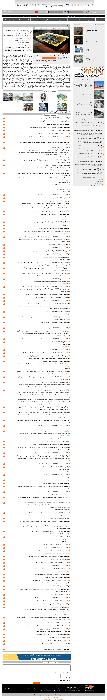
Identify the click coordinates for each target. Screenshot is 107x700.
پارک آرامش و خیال (62, 101)
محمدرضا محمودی (90, 41)
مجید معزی (99, 181)
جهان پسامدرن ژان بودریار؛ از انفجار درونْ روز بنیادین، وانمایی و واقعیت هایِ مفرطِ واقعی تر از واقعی (83, 85)
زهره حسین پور (65, 622)
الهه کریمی (66, 297)
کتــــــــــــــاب (35, 19)
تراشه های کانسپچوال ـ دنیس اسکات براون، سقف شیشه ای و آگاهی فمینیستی (83, 104)
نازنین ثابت (66, 303)
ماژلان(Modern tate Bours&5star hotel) (43, 112)
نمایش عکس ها (64, 53)
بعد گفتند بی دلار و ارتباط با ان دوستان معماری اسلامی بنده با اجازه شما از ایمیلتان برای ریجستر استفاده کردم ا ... (89, 126)
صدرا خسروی (65, 617)
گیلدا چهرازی (66, 160)
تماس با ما (32, 16)
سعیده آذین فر (65, 407)
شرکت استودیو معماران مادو (95, 184)
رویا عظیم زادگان (65, 486)
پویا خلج (88, 50)
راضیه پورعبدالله (65, 594)
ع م (68, 480)
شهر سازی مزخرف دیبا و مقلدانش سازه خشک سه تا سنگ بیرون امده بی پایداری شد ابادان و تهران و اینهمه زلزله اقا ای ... (88, 173)
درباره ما (25, 16)
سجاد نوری (88, 59)
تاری (87, 39)
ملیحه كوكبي (66, 341)
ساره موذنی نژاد (65, 133)
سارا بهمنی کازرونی (64, 142)
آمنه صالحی (66, 371)
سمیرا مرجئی (66, 580)
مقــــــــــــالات (81, 19)
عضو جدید (48, 672)
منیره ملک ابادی (65, 589)
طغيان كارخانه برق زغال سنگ (85, 94)
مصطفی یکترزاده (65, 121)
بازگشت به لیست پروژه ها (55, 28)
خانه (44, 16)
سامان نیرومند (98, 183)
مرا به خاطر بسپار (64, 680)
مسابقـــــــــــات (54, 19)
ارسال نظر (65, 28)
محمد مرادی (66, 502)
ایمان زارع (99, 179)
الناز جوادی (66, 447)
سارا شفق (66, 518)
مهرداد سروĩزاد (65, 456)
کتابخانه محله (28, 101)
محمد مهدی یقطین (64, 257)
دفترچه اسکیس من (43, 101)
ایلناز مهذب (66, 466)
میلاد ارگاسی (66, 222)
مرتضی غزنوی (65, 352)
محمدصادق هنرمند (64, 317)
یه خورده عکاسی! (7, 101)
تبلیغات (4, 16)
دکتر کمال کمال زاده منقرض (95, 122)
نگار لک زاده (89, 31)
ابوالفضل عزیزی (65, 562)
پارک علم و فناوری (90, 58)
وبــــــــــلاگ (7, 19)
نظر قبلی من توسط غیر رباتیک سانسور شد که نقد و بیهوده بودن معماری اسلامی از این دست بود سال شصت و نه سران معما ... (89, 134)
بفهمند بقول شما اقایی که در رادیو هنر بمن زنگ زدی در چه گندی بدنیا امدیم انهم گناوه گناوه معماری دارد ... (88, 165)
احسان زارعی (65, 130)
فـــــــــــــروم (91, 19)
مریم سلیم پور (65, 637)
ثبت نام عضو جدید (97, 12)
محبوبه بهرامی (65, 544)
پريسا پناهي (66, 244)
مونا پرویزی (66, 124)
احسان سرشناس (65, 382)
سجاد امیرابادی (65, 607)
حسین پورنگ (66, 173)
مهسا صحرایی (65, 550)
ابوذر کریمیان (66, 600)
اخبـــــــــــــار (16, 19)
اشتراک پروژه (39, 28)
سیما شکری (66, 197)
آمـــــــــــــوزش (63, 19)
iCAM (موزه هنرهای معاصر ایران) (62, 112)
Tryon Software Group (57, 699)
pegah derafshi (58, 497)
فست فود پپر (28, 112)
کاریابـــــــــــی (25, 19)
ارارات (87, 49)
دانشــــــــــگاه (72, 19)
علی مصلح (66, 273)
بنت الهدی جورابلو (64, 643)
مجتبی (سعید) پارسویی (63, 214)
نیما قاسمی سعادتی (65, 25)
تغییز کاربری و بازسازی (91, 30)
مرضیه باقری (66, 574)
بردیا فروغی (66, 331)
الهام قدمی (66, 420)
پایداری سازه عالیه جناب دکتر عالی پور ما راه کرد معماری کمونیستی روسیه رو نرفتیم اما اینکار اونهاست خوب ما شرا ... (89, 142)
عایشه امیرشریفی (64, 634)
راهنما (9, 16)
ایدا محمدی (66, 431)
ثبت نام (39, 16)
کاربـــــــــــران (44, 19)
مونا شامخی (66, 441)
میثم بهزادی (66, 640)
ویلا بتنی (80, 138)
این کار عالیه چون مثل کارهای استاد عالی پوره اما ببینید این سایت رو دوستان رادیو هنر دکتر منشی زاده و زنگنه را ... (88, 157)
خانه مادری (79, 161)
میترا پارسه (66, 355)
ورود (70, 694)
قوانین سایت (17, 16)
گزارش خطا (46, 28)
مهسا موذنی (66, 649)
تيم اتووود (66, 201)
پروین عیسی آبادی (64, 625)
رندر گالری (17, 101)
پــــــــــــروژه (100, 19)
